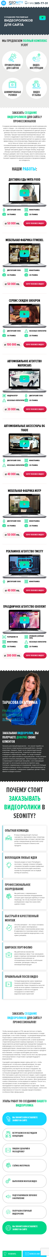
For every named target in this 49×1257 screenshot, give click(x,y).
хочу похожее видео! (35, 223)
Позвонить (12, 1254)
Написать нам (34, 1254)
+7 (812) (37, 3)
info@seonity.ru (13, 719)
